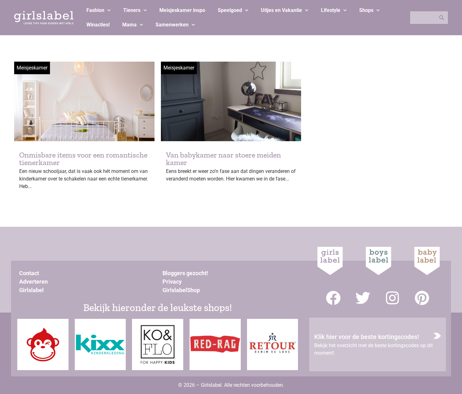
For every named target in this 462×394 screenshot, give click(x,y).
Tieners (131, 10)
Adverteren (33, 281)
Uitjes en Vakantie (281, 10)
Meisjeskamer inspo (182, 10)
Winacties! (98, 25)
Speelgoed (230, 10)
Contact (29, 273)
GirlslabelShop (181, 290)
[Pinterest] (422, 298)
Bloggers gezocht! (185, 273)
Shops (366, 10)
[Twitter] (362, 298)
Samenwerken (172, 25)
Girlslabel (31, 290)
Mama (129, 25)
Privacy (172, 281)
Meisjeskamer (32, 68)
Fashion (95, 10)
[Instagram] (392, 298)
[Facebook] (333, 298)
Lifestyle (330, 10)
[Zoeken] (441, 17)
